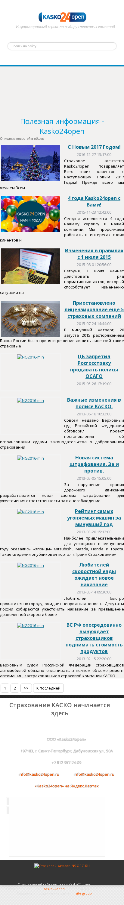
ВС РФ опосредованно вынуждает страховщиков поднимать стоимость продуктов (94, 638)
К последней (48, 688)
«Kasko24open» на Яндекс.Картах (67, 786)
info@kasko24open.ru (39, 774)
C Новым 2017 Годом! (94, 147)
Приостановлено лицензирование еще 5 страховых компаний (94, 309)
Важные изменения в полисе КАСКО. (94, 403)
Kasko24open (54, 888)
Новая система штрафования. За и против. (94, 464)
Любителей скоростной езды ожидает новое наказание (94, 574)
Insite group (82, 893)
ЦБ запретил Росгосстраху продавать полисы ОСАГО (94, 366)
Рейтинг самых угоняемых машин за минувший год (94, 518)
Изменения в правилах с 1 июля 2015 (94, 253)
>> (26, 688)
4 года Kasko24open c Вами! (94, 201)
